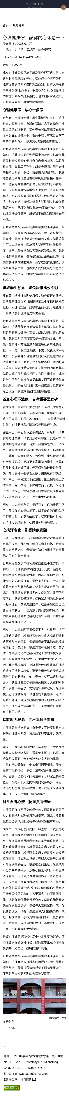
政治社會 (18, 25)
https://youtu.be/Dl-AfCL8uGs (22, 57)
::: (4, 16)
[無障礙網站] (12, 1087)
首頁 (6, 25)
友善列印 (9, 1021)
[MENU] (63, 7)
